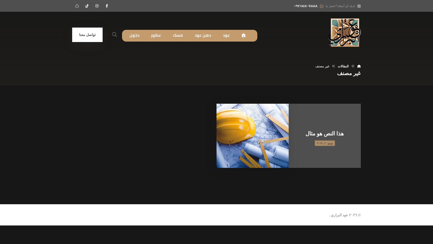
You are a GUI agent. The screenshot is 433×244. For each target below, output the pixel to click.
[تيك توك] (87, 6)
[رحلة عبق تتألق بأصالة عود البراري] (345, 33)
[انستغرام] (97, 6)
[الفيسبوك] (107, 6)
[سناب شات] (77, 6)
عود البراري (339, 215)
